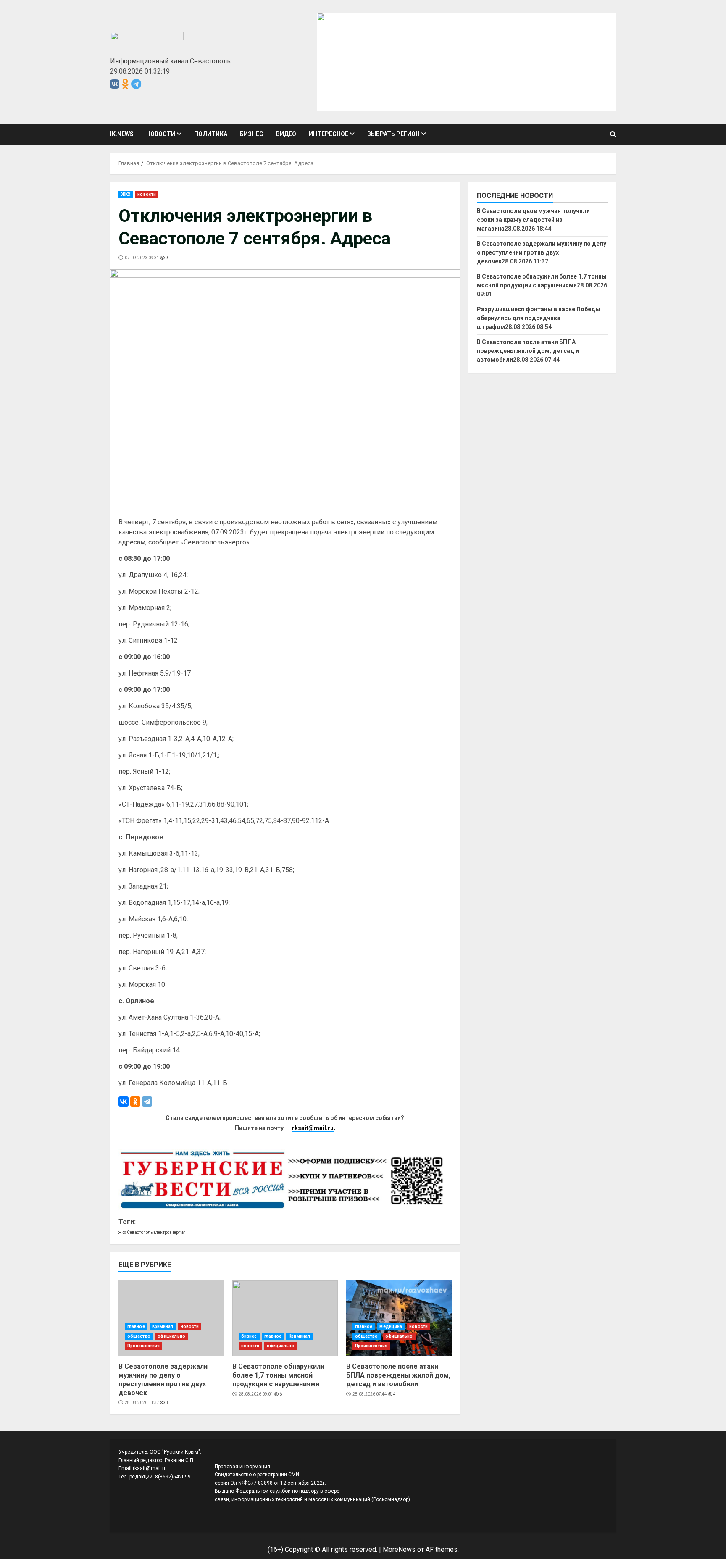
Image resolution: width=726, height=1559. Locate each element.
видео (286, 134)
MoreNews (399, 1550)
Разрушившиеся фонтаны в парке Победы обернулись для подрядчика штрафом (538, 318)
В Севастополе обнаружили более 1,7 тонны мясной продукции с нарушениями (285, 1318)
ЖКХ (125, 194)
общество (138, 1336)
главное (136, 1326)
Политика (210, 134)
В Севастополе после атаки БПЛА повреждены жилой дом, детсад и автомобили (399, 1318)
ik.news (122, 134)
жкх (122, 1232)
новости (160, 134)
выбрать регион (393, 134)
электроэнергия (169, 1232)
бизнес (251, 134)
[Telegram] (147, 1101)
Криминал (163, 1326)
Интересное (328, 134)
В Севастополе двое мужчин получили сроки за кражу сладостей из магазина (533, 220)
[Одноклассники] (135, 1101)
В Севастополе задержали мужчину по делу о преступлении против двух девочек (171, 1318)
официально (171, 1336)
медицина (390, 1326)
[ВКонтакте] (123, 1101)
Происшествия (143, 1345)
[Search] (613, 134)
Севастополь (140, 1232)
